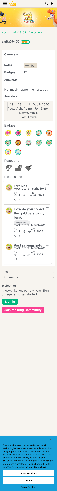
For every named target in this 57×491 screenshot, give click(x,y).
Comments (29, 277)
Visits (20, 108)
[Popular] (39, 133)
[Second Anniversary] (8, 152)
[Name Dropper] (28, 143)
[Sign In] (52, 3)
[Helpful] (18, 133)
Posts (12, 108)
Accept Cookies (28, 473)
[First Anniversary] (18, 152)
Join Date (41, 108)
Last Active (28, 117)
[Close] (51, 439)
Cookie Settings (29, 487)
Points (28, 108)
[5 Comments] (8, 143)
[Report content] (47, 185)
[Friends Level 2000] (18, 143)
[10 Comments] (28, 133)
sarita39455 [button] (39, 190)
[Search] (47, 3)
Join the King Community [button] (23, 310)
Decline (28, 480)
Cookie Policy (40, 467)
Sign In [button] (10, 302)
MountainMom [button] (38, 227)
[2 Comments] (39, 143)
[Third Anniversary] (49, 133)
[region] (28, 463)
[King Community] (12, 3)
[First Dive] (49, 143)
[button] (9, 187)
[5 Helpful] (8, 133)
